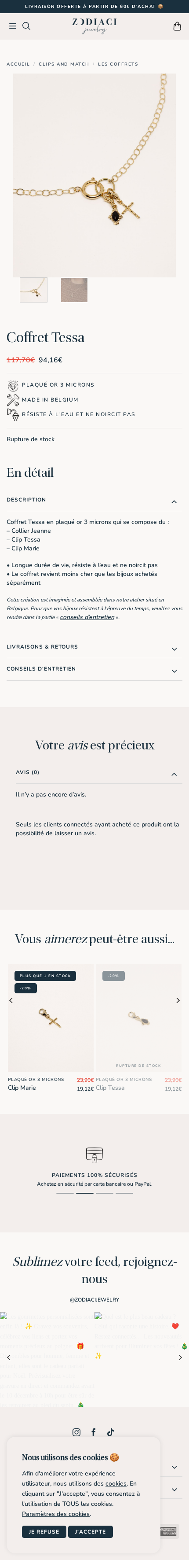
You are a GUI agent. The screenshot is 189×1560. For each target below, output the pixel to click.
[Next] (161, 175)
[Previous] (28, 175)
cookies (116, 1483)
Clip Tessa (110, 1088)
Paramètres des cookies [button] (56, 1514)
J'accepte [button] (90, 1531)
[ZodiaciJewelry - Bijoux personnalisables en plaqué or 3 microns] (94, 26)
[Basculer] (174, 501)
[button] (13, 26)
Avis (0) (28, 772)
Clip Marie (22, 1088)
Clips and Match (64, 64)
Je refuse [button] (44, 1531)
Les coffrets (118, 64)
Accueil (18, 64)
